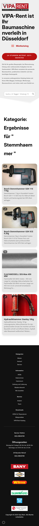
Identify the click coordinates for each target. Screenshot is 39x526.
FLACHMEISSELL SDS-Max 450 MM (17, 275)
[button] (3, 522)
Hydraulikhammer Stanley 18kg (19, 319)
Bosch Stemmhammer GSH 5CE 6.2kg (18, 232)
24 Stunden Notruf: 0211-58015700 (19, 57)
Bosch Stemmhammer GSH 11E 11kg (18, 190)
